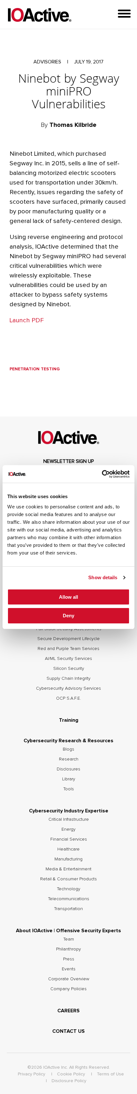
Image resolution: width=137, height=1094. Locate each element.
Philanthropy (68, 949)
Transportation (68, 909)
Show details (102, 577)
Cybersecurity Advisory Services (68, 688)
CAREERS (68, 1010)
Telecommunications (68, 899)
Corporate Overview (68, 979)
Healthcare (68, 849)
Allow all (68, 597)
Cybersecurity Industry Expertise (68, 810)
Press (68, 959)
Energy (68, 829)
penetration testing (35, 369)
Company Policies (68, 989)
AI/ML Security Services (68, 658)
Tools (68, 789)
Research (68, 759)
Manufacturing (68, 859)
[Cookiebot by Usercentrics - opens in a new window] (102, 474)
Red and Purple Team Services (68, 648)
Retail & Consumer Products (68, 879)
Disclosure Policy (69, 1081)
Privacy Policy (31, 1074)
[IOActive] (39, 15)
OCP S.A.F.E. (68, 698)
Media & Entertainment (68, 869)
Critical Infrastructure (68, 819)
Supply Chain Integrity (68, 678)
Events (69, 969)
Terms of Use (110, 1074)
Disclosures (68, 769)
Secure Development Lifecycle (68, 639)
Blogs (68, 749)
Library (68, 779)
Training (68, 720)
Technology (68, 889)
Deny (68, 615)
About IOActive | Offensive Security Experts (68, 930)
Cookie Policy (71, 1074)
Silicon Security (68, 668)
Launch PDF (27, 320)
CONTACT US (68, 1031)
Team (68, 939)
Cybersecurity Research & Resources (68, 740)
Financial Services (68, 839)
